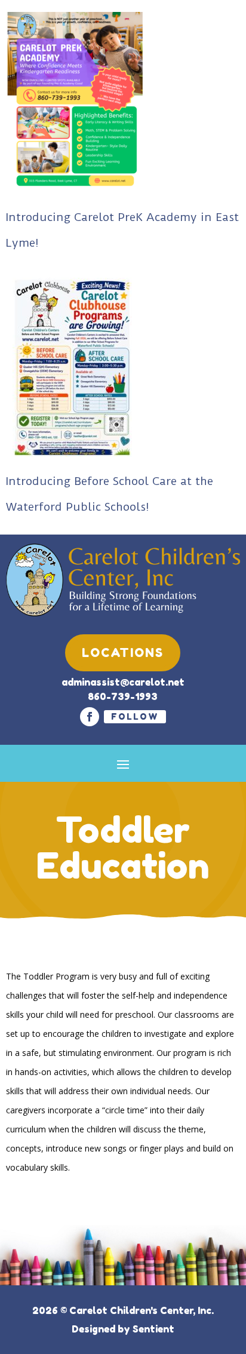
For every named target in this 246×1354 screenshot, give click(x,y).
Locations (123, 653)
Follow (135, 716)
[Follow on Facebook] (89, 716)
